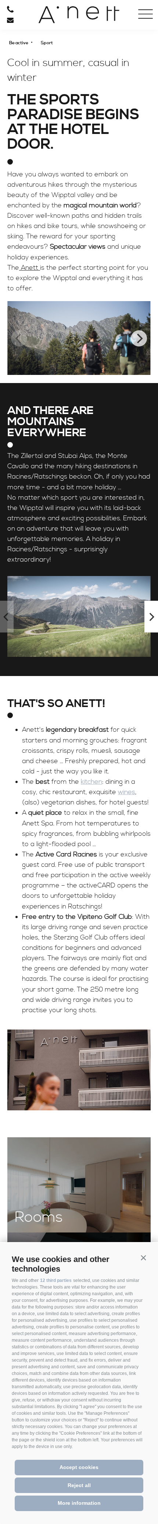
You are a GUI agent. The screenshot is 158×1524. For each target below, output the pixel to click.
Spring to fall (26, 89)
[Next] (139, 338)
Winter (26, 98)
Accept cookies (79, 1467)
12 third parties (56, 1280)
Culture (25, 110)
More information (79, 1503)
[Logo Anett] (79, 15)
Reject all (79, 1485)
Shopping (26, 123)
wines (126, 792)
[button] (143, 1258)
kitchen (91, 781)
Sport (26, 77)
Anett (29, 267)
